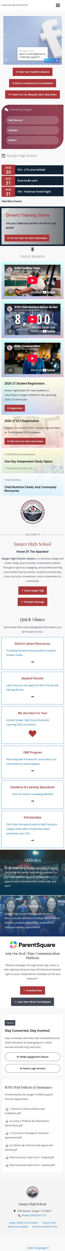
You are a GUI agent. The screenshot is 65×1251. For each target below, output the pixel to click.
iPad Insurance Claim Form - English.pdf (31, 1157)
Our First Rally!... (41, 54)
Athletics (12, 140)
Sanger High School (15, 5)
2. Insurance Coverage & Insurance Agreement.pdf (27, 1135)
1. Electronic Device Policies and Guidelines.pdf (25, 1111)
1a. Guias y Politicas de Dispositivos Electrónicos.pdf (27, 1123)
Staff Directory (15, 120)
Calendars (13, 130)
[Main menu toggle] (58, 5)
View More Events (12, 201)
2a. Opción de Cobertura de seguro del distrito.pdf (29, 1147)
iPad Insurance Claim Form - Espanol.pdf (32, 1165)
